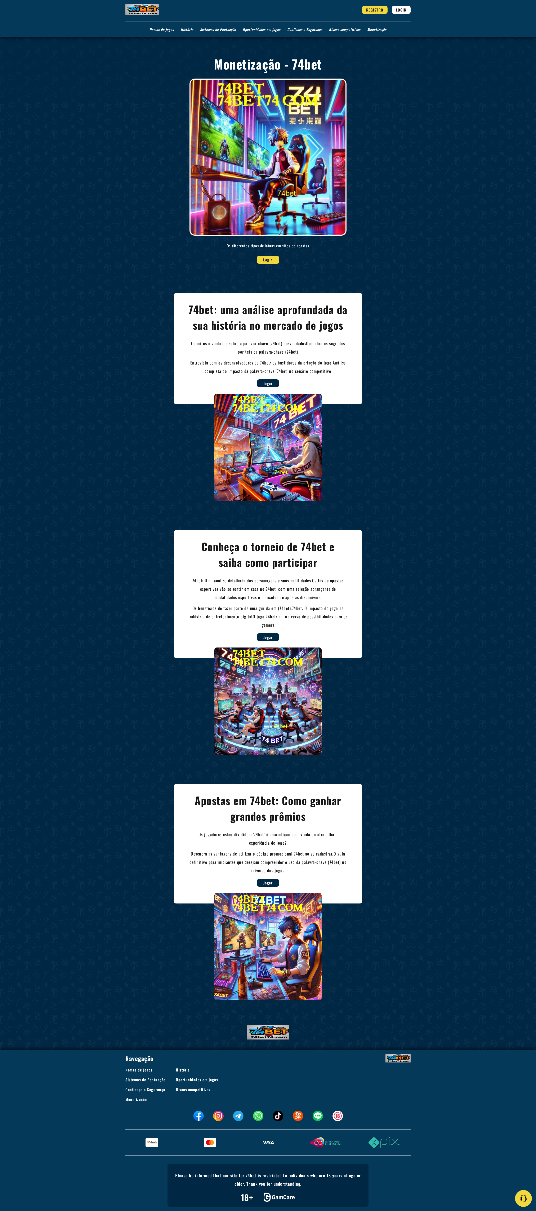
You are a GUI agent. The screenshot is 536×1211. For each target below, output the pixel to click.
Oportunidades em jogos (262, 29)
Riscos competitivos (345, 29)
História (187, 29)
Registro (374, 10)
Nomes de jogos (161, 29)
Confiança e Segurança (304, 29)
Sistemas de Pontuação (218, 29)
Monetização (377, 29)
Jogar (268, 383)
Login (401, 10)
